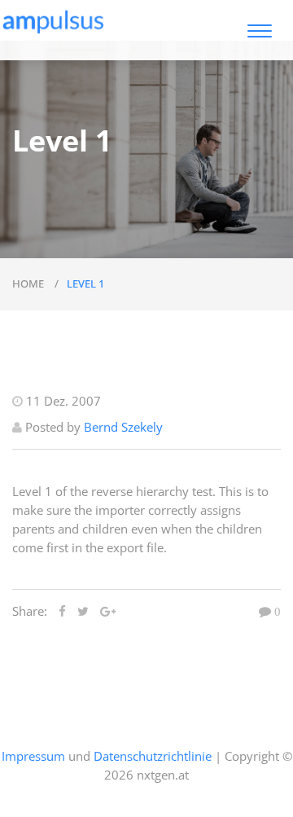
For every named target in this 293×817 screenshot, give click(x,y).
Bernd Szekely (123, 427)
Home (29, 283)
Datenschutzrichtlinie (153, 756)
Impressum (33, 756)
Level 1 (85, 283)
